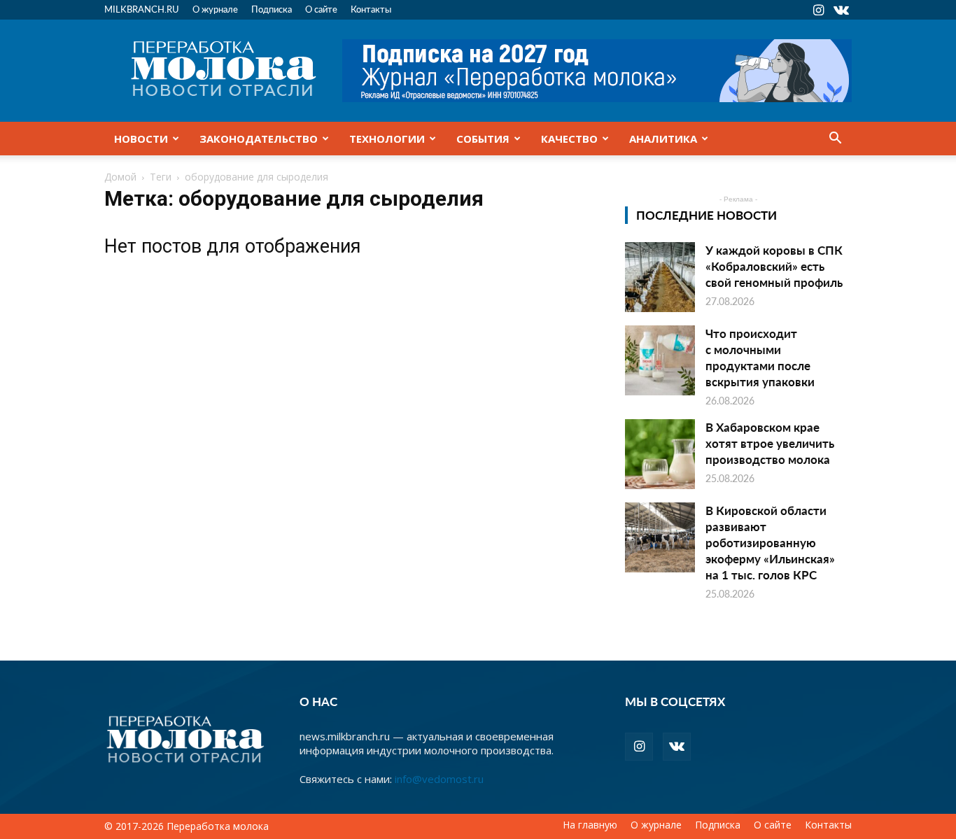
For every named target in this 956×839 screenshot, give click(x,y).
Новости (141, 139)
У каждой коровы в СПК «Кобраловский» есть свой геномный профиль (774, 265)
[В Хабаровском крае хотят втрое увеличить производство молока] (660, 454)
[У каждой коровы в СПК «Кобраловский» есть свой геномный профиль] (660, 277)
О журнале (215, 8)
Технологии (387, 139)
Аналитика (663, 139)
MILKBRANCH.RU (141, 8)
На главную (590, 825)
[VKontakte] (841, 10)
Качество (569, 139)
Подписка (271, 8)
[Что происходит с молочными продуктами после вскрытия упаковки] (660, 360)
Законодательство (258, 139)
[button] (835, 139)
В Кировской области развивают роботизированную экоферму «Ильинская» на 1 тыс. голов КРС (770, 542)
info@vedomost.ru (439, 779)
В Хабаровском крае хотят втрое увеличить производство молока (769, 442)
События (482, 139)
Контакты (371, 8)
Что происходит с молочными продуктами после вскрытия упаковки (760, 357)
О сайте (321, 8)
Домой (120, 176)
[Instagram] (818, 10)
